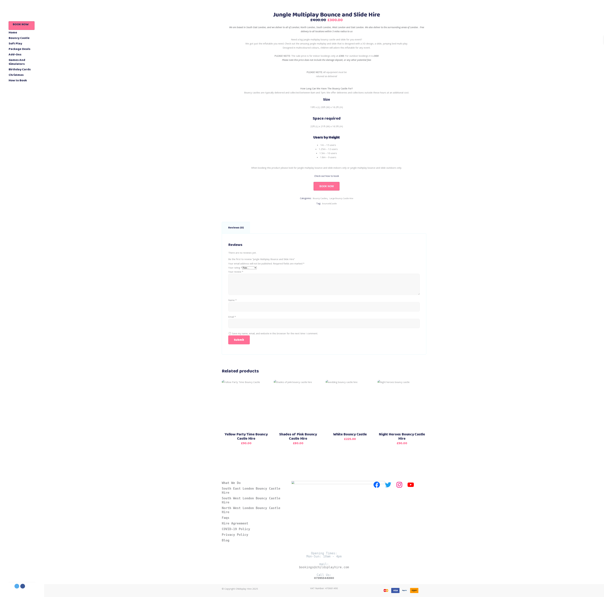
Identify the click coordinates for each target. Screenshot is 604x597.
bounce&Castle (329, 203)
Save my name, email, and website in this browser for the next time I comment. (275, 333)
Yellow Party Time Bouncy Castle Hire (246, 436)
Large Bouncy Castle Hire (341, 198)
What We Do (231, 483)
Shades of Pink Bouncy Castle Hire (298, 436)
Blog (225, 540)
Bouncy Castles (320, 198)
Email (232, 316)
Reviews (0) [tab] (236, 227)
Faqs (225, 518)
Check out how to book (326, 175)
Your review (235, 271)
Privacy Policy (235, 535)
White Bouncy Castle (350, 434)
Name (232, 300)
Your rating (235, 267)
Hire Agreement (235, 523)
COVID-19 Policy (236, 529)
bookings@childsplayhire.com (324, 567)
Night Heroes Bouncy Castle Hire (402, 436)
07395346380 (324, 578)
